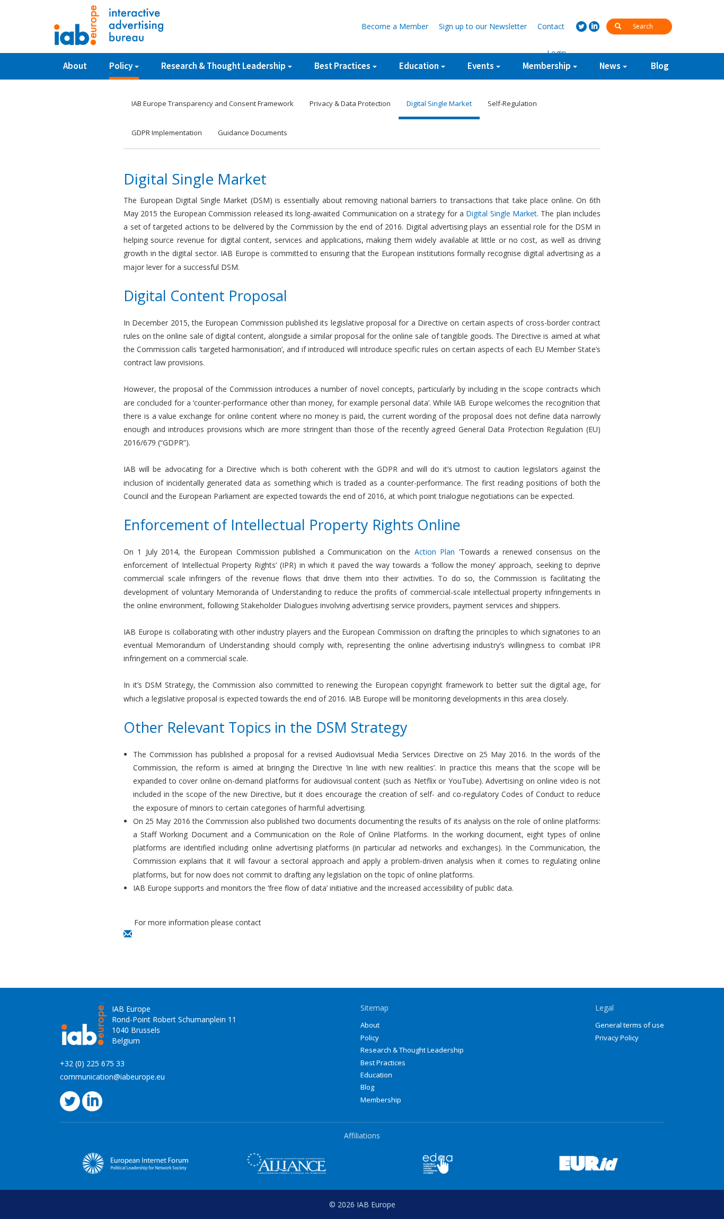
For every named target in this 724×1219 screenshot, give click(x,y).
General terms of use (629, 1025)
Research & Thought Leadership (223, 66)
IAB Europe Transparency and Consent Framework (212, 103)
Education (376, 1075)
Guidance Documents (252, 132)
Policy (121, 66)
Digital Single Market (439, 103)
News (610, 66)
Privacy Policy (617, 1037)
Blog (660, 66)
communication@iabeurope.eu (112, 1077)
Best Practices (382, 1062)
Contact (550, 26)
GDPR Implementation (166, 132)
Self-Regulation (512, 103)
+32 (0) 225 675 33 (92, 1063)
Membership (380, 1099)
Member (394, 26)
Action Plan (434, 552)
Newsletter (483, 26)
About (75, 66)
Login (556, 53)
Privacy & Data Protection (350, 103)
